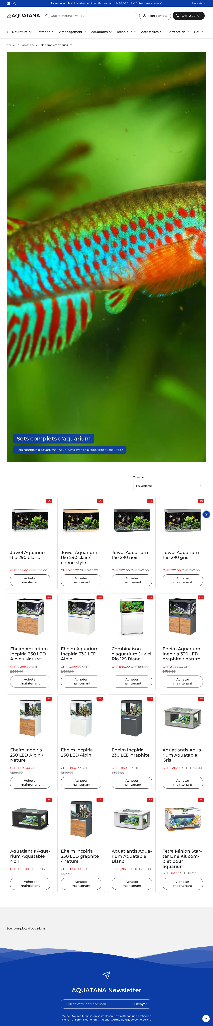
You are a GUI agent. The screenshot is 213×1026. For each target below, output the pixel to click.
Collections (27, 45)
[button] (189, 16)
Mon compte (157, 16)
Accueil (11, 45)
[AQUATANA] (23, 16)
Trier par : (140, 477)
